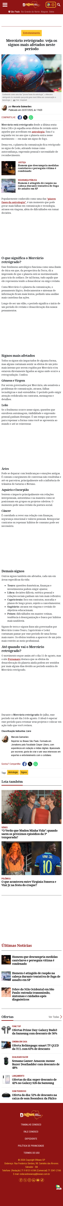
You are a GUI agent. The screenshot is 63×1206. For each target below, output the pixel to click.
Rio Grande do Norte (30, 12)
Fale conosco (31, 1131)
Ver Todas (54, 1016)
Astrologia (13, 772)
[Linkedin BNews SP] (34, 1180)
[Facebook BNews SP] (21, 1180)
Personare (14, 659)
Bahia (51, 12)
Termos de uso (32, 1152)
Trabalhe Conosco (31, 1124)
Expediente (31, 1138)
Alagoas (44, 12)
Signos (24, 772)
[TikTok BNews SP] (42, 1180)
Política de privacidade (31, 1145)
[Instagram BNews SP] (30, 1180)
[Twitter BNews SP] (25, 1180)
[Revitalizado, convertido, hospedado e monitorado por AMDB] (59, 1187)
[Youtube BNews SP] (38, 1180)
